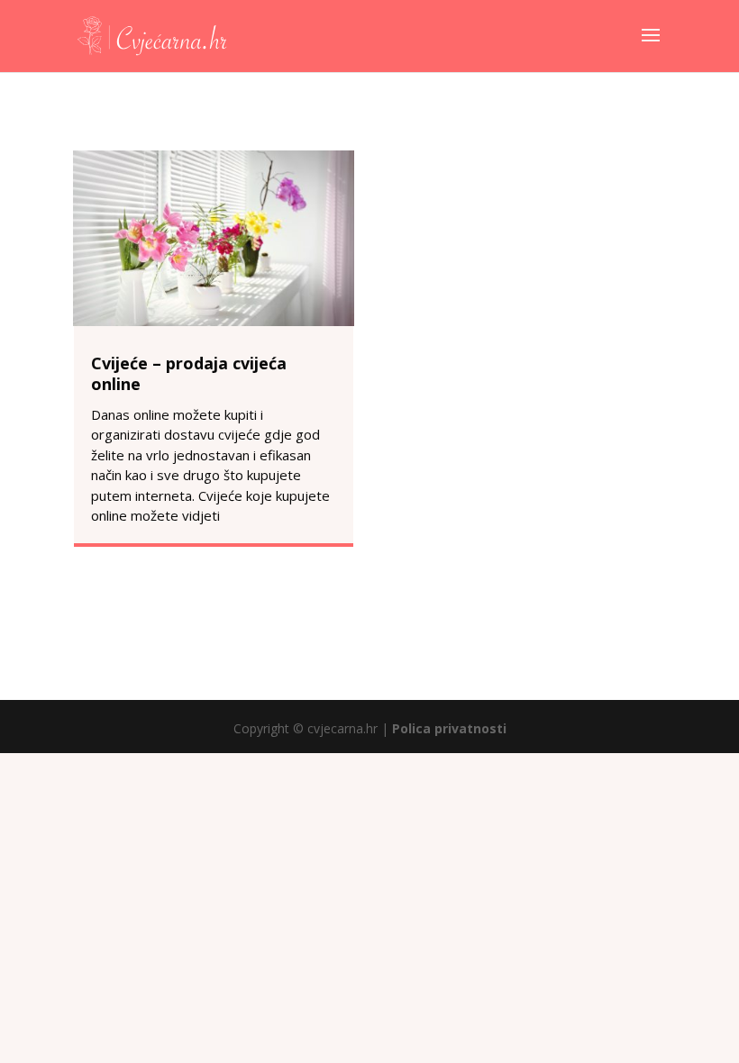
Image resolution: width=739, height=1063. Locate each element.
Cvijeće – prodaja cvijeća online (189, 373)
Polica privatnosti (449, 728)
